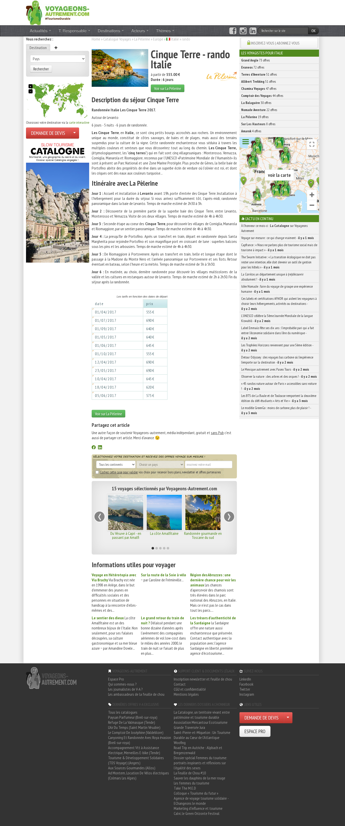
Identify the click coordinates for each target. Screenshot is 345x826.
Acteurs (138, 30)
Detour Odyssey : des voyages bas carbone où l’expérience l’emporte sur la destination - (277, 360)
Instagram (246, 694)
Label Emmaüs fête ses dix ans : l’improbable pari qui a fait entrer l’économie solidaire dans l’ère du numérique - (277, 333)
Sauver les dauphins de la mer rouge (199, 777)
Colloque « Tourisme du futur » (196, 793)
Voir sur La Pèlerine (167, 88)
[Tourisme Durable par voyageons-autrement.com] (57, 12)
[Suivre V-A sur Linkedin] (253, 31)
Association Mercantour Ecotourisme (201, 722)
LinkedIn (245, 679)
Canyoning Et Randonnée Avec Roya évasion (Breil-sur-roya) (139, 740)
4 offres (251, 131)
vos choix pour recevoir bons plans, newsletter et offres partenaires (160, 472)
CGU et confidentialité (190, 689)
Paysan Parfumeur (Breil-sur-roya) (132, 717)
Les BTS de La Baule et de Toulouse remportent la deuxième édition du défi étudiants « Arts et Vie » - (278, 398)
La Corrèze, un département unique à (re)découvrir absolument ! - (272, 277)
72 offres (252, 67)
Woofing (180, 742)
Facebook (246, 684)
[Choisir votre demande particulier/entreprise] (74, 133)
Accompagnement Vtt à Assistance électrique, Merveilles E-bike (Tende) (134, 750)
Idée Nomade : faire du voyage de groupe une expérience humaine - (277, 289)
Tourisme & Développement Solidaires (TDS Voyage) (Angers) (136, 760)
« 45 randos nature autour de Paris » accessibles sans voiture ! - (278, 386)
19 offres (254, 117)
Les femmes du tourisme (191, 783)
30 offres (256, 102)
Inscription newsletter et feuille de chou (203, 679)
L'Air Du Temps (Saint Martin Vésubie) (134, 727)
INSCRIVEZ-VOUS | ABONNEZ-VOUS (275, 43)
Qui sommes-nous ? (122, 684)
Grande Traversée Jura (189, 727)
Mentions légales (186, 694)
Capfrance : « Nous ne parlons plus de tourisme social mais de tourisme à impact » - (279, 247)
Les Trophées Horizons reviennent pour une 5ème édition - (277, 347)
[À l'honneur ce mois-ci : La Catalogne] (57, 201)
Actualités (39, 30)
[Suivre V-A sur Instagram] (243, 31)
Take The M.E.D (185, 788)
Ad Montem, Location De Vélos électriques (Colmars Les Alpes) (138, 775)
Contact (180, 684)
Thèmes (164, 30)
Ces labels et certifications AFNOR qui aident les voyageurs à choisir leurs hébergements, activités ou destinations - (279, 303)
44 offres (262, 95)
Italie (175, 38)
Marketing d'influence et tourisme (198, 808)
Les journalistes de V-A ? (125, 689)
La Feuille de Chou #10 (190, 772)
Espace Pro (116, 679)
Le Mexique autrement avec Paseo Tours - (275, 369)
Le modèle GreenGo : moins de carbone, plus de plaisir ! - (276, 410)
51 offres (259, 74)
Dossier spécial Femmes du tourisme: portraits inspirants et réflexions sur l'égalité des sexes (200, 762)
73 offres (255, 60)
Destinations (109, 30)
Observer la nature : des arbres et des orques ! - (279, 376)
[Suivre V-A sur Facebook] (233, 31)
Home (96, 38)
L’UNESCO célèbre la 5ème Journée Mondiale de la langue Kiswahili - (277, 318)
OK (313, 30)
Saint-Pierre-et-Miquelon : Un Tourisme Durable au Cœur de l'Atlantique (202, 735)
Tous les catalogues (122, 712)
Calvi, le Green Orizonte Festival (196, 813)
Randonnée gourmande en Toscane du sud (203, 535)
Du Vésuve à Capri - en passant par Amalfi (125, 535)
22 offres (259, 110)
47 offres (258, 88)
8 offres (258, 124)
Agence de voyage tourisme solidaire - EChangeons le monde (201, 801)
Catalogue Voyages (117, 38)
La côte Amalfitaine (164, 533)
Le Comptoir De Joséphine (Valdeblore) (135, 732)
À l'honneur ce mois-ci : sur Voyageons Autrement (274, 228)
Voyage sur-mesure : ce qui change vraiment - (277, 238)
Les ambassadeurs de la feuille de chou (136, 694)
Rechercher (41, 68)
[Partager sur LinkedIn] (100, 447)
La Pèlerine (142, 38)
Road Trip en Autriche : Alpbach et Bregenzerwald (198, 750)
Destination (38, 47)
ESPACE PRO (254, 731)
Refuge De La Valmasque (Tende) (131, 722)
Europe (158, 38)
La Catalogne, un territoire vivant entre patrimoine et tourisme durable (202, 715)
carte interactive (79, 122)
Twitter (244, 689)
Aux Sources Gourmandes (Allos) (131, 767)
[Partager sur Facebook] (94, 447)
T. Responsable (73, 30)
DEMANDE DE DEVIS (48, 133)
